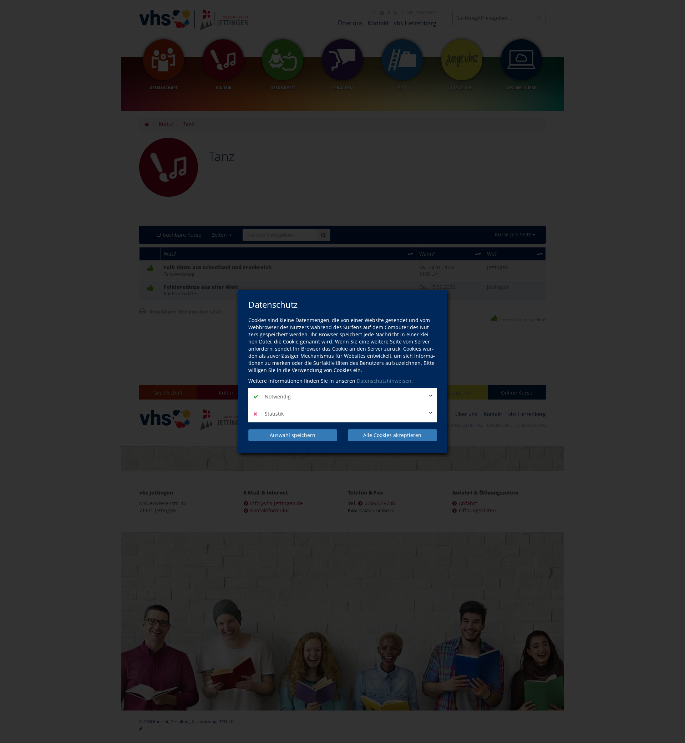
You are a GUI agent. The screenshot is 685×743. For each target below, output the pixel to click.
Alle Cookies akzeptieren (392, 435)
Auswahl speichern (292, 435)
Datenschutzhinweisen (384, 380)
